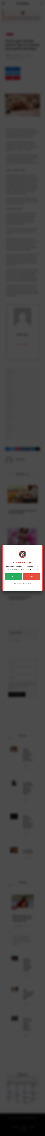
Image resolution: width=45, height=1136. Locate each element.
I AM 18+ (13, 577)
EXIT (31, 577)
